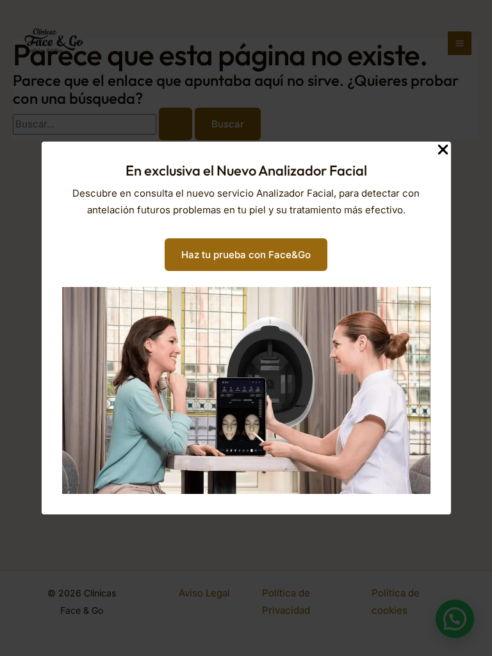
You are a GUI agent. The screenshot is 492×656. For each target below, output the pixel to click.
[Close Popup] (443, 150)
